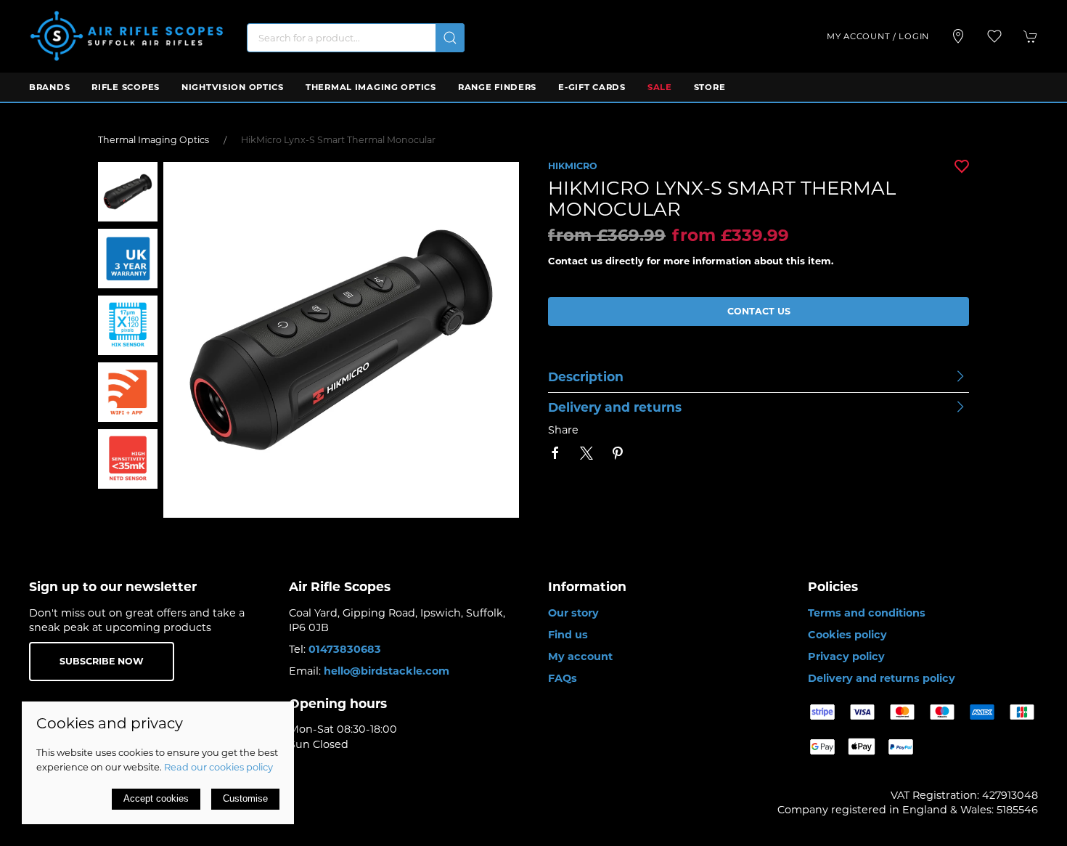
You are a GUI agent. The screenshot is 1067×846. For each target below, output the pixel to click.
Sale (659, 87)
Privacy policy (846, 656)
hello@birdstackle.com (386, 671)
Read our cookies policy (218, 767)
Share (563, 429)
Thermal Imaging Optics (371, 87)
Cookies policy (847, 634)
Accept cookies (156, 798)
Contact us (758, 311)
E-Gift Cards (592, 87)
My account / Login (878, 36)
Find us (568, 634)
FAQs (562, 678)
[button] (994, 36)
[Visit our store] (958, 36)
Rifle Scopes (125, 87)
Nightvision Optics (232, 87)
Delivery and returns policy (881, 678)
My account (580, 656)
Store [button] (710, 87)
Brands (49, 87)
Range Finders (497, 87)
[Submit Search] (450, 37)
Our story (573, 612)
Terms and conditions (866, 612)
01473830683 (344, 649)
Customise (245, 798)
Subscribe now (102, 661)
